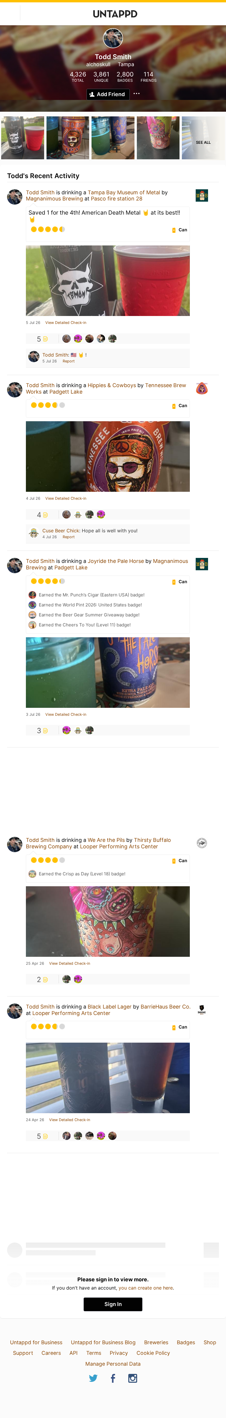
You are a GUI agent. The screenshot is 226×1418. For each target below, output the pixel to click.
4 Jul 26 (33, 498)
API (73, 1353)
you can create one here (146, 1288)
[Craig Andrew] (101, 339)
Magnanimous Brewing (54, 198)
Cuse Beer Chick (60, 531)
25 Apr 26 (35, 964)
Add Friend (111, 94)
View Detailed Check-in (65, 323)
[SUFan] (112, 339)
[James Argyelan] (89, 339)
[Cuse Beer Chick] (78, 514)
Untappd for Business (36, 1342)
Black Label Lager (110, 1007)
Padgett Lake (65, 392)
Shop (210, 1342)
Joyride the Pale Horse (116, 561)
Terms (93, 1353)
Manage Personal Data (113, 1364)
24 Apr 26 (35, 1120)
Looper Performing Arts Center (119, 846)
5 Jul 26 (33, 323)
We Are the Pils (106, 840)
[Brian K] (89, 1136)
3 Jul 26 (33, 715)
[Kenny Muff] (66, 339)
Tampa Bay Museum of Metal (124, 192)
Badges (186, 1342)
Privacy (119, 1353)
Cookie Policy (153, 1353)
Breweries (156, 1342)
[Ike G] (66, 1136)
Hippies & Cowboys (112, 385)
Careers (51, 1353)
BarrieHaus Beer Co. (166, 1007)
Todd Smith (40, 192)
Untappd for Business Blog (103, 1342)
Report (69, 361)
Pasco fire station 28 (116, 198)
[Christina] (78, 339)
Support (23, 1353)
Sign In (113, 1304)
